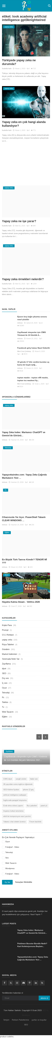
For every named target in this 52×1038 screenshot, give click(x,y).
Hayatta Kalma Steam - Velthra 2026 (21, 602)
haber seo (34, 779)
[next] (46, 737)
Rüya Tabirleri (8, 644)
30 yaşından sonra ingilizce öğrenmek (18, 784)
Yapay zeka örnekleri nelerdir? (23, 279)
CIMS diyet (7, 779)
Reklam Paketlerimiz (20, 1020)
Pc (3, 697)
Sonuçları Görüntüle (23, 882)
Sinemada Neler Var (10, 659)
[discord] (23, 982)
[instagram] (17, 982)
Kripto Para (7, 625)
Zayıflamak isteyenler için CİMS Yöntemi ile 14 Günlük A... (31, 333)
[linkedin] (35, 982)
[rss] (42, 982)
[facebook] (4, 982)
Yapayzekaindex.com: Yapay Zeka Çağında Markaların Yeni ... (32, 958)
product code (5, 1036)
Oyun (4, 688)
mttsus (20, 323)
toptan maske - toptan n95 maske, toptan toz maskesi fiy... (32, 379)
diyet (4, 668)
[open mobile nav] (4, 6)
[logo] (26, 6)
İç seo (4, 683)
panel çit (44, 806)
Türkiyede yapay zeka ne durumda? (19, 62)
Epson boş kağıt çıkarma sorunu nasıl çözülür (32, 318)
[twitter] (10, 982)
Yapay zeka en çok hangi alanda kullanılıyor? (24, 123)
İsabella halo (6, 69)
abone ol (44, 998)
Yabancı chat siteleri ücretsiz (14, 822)
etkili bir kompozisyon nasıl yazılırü (17, 816)
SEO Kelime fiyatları (11, 790)
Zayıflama (6, 664)
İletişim (6, 1020)
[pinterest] (29, 982)
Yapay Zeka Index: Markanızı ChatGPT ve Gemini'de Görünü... (32, 931)
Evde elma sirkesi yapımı (13, 806)
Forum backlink (35, 822)
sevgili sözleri (21, 779)
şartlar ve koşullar (39, 1020)
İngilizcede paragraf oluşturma (15, 800)
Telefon (5, 702)
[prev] (39, 737)
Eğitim (4, 716)
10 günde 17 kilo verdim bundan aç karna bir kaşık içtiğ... (33, 363)
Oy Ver (7, 882)
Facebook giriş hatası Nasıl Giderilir (33, 348)
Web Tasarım (8, 712)
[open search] (48, 6)
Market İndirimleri (9, 654)
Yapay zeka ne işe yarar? (19, 221)
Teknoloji (5, 692)
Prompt (5, 630)
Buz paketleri (32, 806)
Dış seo (5, 678)
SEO (4, 673)
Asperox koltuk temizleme (13, 811)
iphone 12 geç (28, 790)
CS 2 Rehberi (8, 635)
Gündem (6, 649)
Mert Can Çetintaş (24, 351)
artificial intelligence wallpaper (14, 795)
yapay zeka (7, 639)
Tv (3, 707)
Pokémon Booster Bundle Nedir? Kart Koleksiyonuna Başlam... (32, 944)
